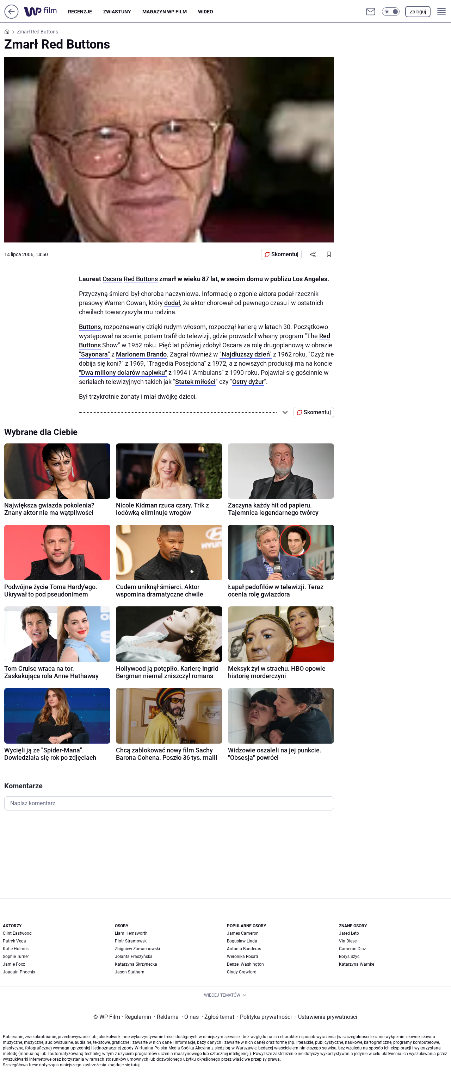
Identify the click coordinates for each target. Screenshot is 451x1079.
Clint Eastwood (17, 933)
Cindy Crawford (242, 972)
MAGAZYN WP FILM (164, 11)
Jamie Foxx (14, 964)
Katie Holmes (16, 948)
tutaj (135, 1064)
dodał (172, 303)
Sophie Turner (16, 956)
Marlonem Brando (141, 354)
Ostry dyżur (248, 381)
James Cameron (243, 933)
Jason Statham (129, 972)
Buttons (90, 326)
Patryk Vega (14, 941)
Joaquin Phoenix (19, 972)
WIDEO (205, 11)
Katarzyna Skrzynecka (136, 964)
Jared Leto (349, 933)
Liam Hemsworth (131, 933)
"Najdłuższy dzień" (246, 354)
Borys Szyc (349, 956)
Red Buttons (141, 279)
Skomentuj (284, 254)
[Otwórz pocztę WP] (370, 11)
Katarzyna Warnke (356, 964)
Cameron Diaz (352, 948)
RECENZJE (80, 11)
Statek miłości (195, 381)
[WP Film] (46, 11)
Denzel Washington (245, 964)
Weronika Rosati (242, 956)
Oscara (112, 279)
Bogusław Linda (242, 941)
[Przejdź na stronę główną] (11, 16)
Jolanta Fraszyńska (134, 956)
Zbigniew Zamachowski (137, 948)
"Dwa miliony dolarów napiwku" (123, 372)
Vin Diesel (348, 941)
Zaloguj (418, 11)
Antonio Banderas (244, 948)
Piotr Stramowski (131, 941)
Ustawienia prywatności (326, 1017)
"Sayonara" (94, 354)
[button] (391, 11)
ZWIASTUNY (117, 11)
